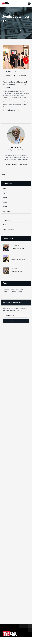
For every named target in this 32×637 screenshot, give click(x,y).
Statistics (13, 291)
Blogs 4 (16, 202)
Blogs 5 (16, 206)
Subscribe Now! (15, 321)
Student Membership (18, 260)
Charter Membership (18, 248)
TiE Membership (16, 271)
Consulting (6, 289)
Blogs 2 (16, 193)
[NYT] (5, 3)
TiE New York (12, 72)
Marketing (19, 289)
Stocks (20, 291)
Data (12, 289)
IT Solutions (16, 220)
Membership (16, 225)
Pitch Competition (16, 229)
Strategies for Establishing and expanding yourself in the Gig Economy (15, 84)
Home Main (4, 30)
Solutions (5, 291)
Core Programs (16, 211)
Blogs (16, 188)
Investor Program (16, 216)
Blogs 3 (8, 75)
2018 (13, 30)
